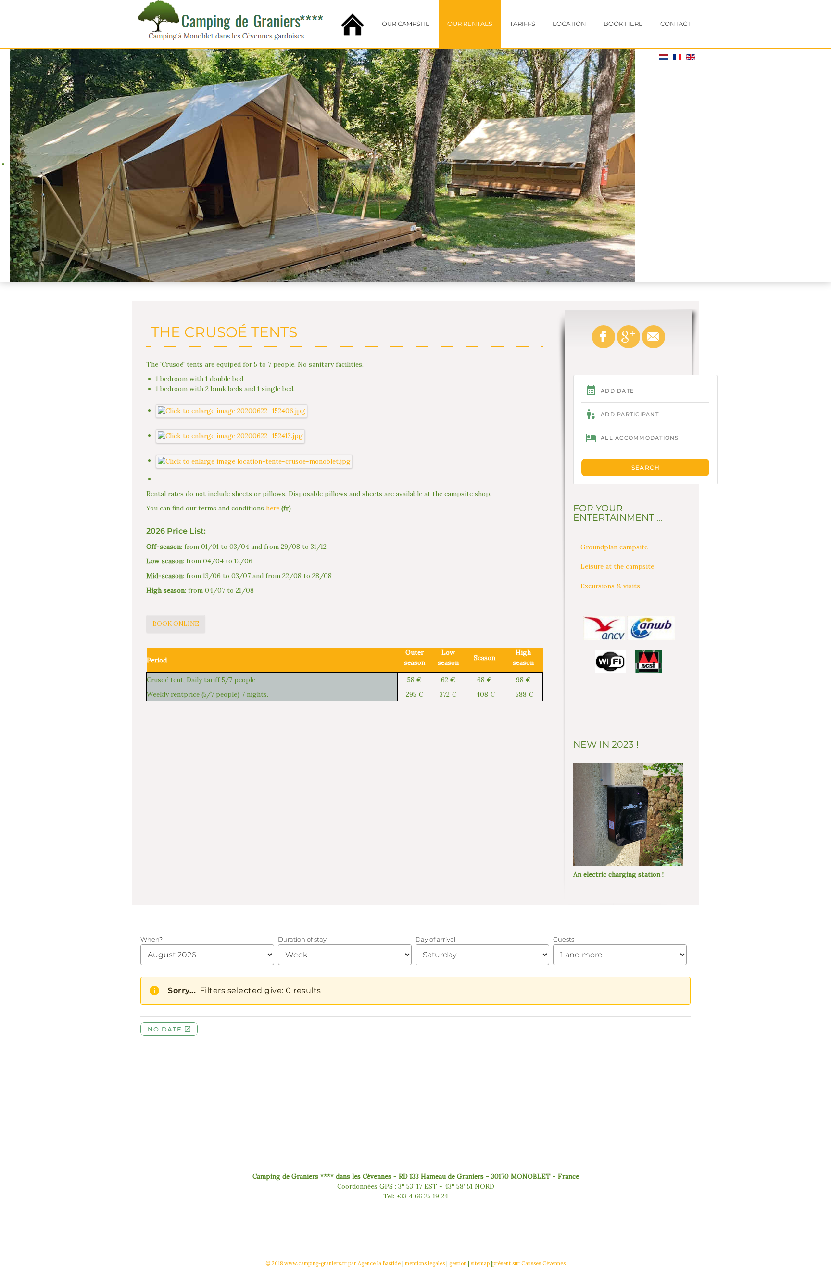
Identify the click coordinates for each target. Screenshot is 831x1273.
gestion (457, 1263)
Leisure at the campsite (617, 566)
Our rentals (469, 23)
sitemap (480, 1263)
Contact (675, 23)
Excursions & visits (610, 586)
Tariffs (522, 23)
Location (569, 23)
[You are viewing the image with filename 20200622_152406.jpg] (232, 410)
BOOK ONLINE (175, 624)
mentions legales (425, 1263)
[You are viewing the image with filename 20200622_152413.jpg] (230, 435)
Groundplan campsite (614, 547)
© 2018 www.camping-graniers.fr (306, 1263)
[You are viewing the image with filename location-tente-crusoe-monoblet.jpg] (254, 460)
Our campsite (406, 23)
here (272, 508)
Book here (623, 23)
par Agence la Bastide (374, 1263)
